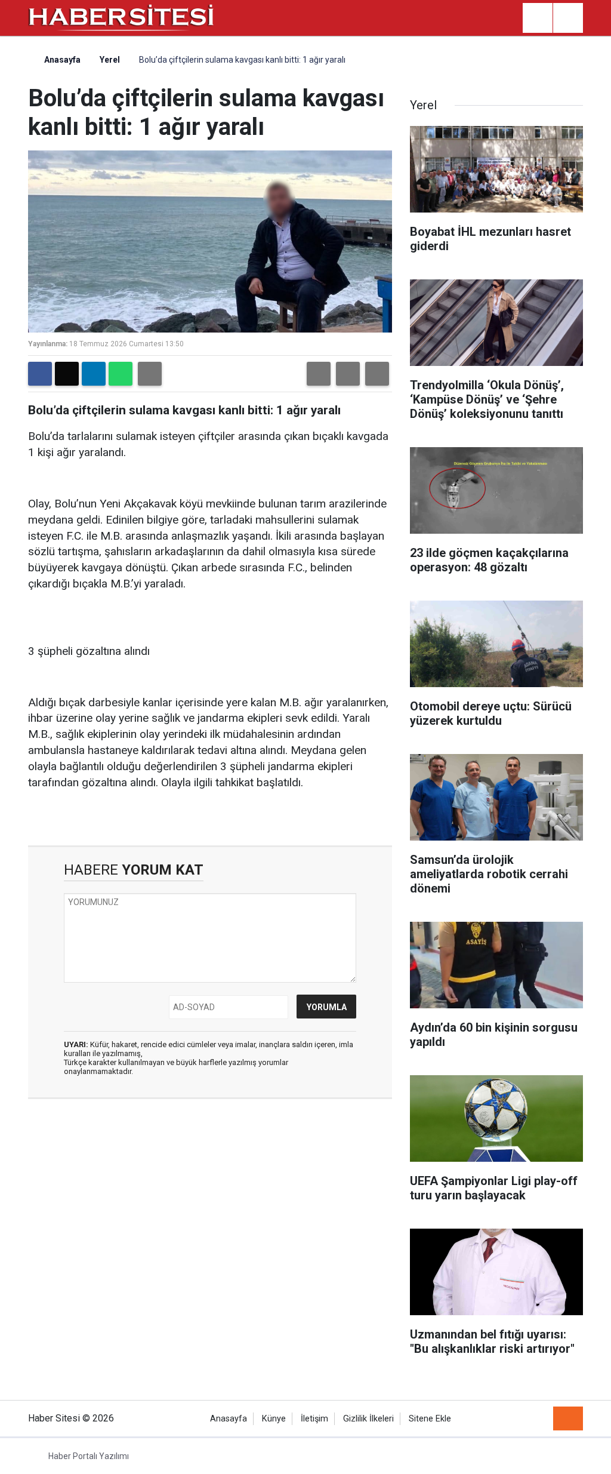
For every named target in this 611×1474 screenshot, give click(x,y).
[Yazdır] (150, 374)
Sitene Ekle (430, 1419)
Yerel (110, 59)
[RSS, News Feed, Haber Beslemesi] (568, 1418)
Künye (274, 1419)
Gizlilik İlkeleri (368, 1419)
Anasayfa (61, 59)
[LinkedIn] (94, 374)
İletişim (314, 1419)
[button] (319, 374)
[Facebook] (40, 374)
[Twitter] (67, 374)
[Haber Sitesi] (121, 17)
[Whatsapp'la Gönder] (120, 374)
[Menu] (568, 18)
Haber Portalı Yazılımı (88, 1456)
